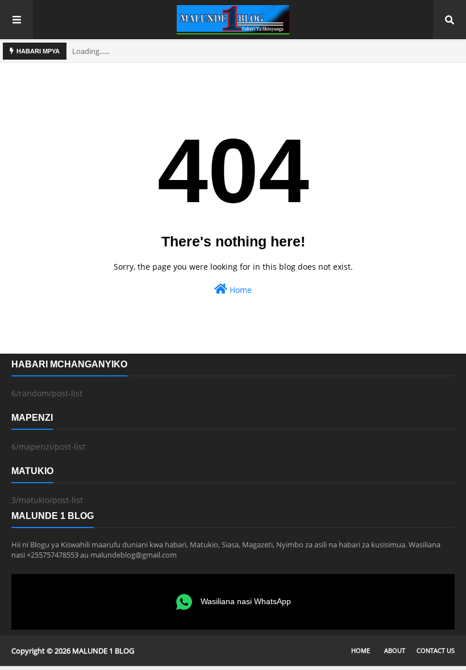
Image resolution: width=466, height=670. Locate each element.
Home (239, 289)
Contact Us (436, 650)
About (394, 650)
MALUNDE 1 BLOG (103, 651)
